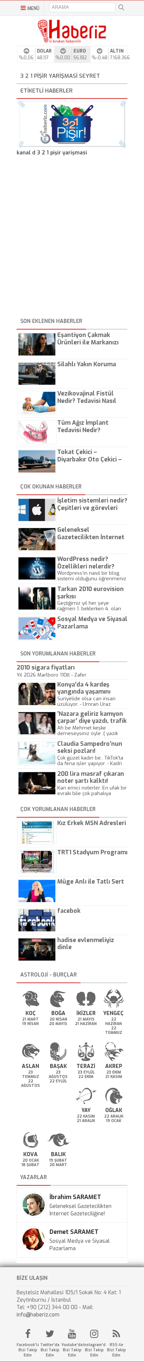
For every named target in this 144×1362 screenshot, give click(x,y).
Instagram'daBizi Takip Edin (94, 1350)
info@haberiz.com (38, 1314)
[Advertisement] (72, 238)
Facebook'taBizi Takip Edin (28, 1350)
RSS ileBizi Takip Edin (116, 1350)
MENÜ (33, 8)
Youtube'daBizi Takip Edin (72, 1350)
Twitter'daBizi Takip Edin (49, 1350)
